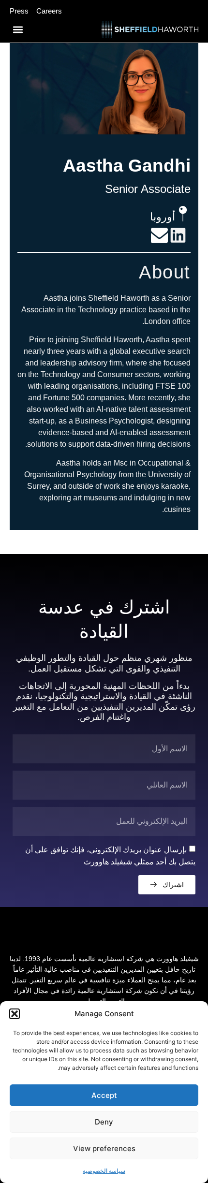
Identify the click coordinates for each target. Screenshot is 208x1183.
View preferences (104, 1148)
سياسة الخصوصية (104, 1170)
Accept (104, 1095)
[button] (14, 1014)
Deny (104, 1121)
